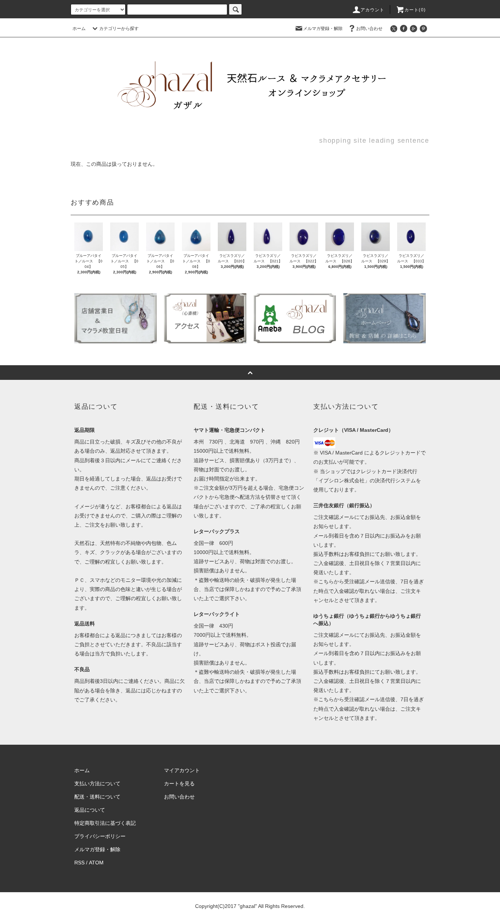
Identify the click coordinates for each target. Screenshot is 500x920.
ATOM (96, 862)
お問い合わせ (369, 28)
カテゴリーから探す (119, 28)
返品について (89, 810)
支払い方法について (97, 783)
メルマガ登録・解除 (323, 28)
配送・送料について (97, 797)
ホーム (79, 28)
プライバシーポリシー (100, 836)
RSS (79, 862)
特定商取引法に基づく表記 (105, 823)
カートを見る (179, 783)
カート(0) (415, 9)
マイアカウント (182, 770)
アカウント (373, 9)
